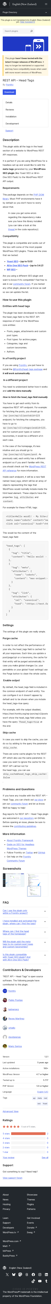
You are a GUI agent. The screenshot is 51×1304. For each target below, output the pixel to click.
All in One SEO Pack (17, 265)
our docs (38, 799)
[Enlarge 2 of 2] (44, 876)
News (5, 1199)
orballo (11, 1027)
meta (40, 1098)
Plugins (30, 1204)
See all (45, 1157)
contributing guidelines (25, 826)
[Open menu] (46, 4)
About (6, 1194)
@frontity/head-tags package (28, 369)
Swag (31, 1232)
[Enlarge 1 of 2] (20, 876)
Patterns (31, 1209)
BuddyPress (10, 1255)
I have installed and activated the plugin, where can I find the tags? (19, 922)
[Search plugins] (31, 31)
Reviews (10, 109)
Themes (31, 1199)
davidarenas (14, 1037)
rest (45, 1098)
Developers (8, 1227)
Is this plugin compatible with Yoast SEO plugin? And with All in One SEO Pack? (16, 957)
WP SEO (11, 269)
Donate (32, 1227)
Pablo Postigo (15, 1000)
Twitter (29, 852)
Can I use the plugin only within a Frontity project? (15, 911)
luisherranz (13, 1009)
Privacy (6, 1209)
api (34, 1098)
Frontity (23, 365)
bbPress (8, 1250)
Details (9, 102)
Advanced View (10, 1111)
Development (12, 123)
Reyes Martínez (16, 1018)
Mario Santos (15, 1046)
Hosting (6, 1204)
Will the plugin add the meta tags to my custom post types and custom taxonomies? (18, 944)
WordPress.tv (11, 1232)
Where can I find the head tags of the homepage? (16, 932)
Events (30, 1222)
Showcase (32, 1194)
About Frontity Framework (20, 840)
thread (11, 229)
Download (9, 92)
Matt (6, 1246)
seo (39, 1104)
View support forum (12, 1177)
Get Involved (33, 1218)
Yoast (45, 1104)
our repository (27, 818)
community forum (21, 284)
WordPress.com (12, 1241)
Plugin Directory (10, 12)
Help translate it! (27, 22)
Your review (8, 1157)
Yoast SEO (12, 261)
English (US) (42, 1092)
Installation (11, 116)
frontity (9, 84)
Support (9, 130)
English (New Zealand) (20, 1268)
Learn (5, 1218)
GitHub (41, 852)
